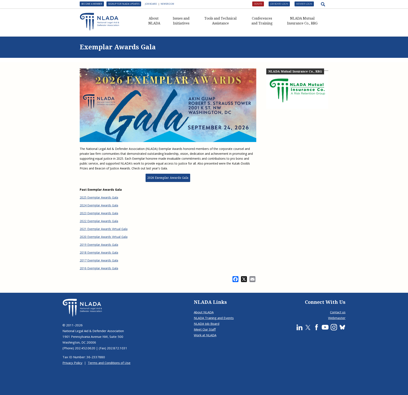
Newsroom (167, 3)
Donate (258, 3)
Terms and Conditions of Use (109, 363)
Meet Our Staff (205, 329)
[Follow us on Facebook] (316, 327)
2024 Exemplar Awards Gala (99, 205)
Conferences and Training (261, 20)
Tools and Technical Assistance (220, 20)
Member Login (304, 3)
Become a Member (91, 3)
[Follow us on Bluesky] (342, 327)
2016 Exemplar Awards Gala (99, 268)
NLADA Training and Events (214, 318)
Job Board (151, 3)
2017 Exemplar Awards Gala (99, 260)
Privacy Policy (72, 363)
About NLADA (154, 20)
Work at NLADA (205, 335)
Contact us (338, 312)
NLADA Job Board (206, 323)
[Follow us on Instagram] (334, 327)
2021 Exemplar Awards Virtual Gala (104, 229)
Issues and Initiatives (181, 20)
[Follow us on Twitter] (308, 327)
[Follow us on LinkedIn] (299, 327)
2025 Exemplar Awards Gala (99, 197)
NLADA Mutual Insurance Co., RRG (302, 20)
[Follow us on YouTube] (325, 327)
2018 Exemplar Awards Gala (99, 252)
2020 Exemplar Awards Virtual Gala (104, 237)
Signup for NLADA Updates (123, 3)
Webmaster (337, 318)
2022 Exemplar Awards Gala (99, 221)
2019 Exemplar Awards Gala (99, 245)
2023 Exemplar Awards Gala (99, 213)
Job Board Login (279, 3)
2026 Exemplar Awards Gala (167, 177)
